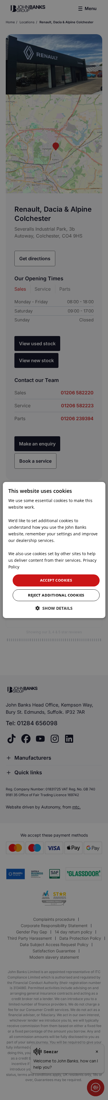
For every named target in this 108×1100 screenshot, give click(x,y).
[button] (54, 608)
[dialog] (54, 550)
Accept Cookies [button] (56, 580)
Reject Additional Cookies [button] (56, 595)
